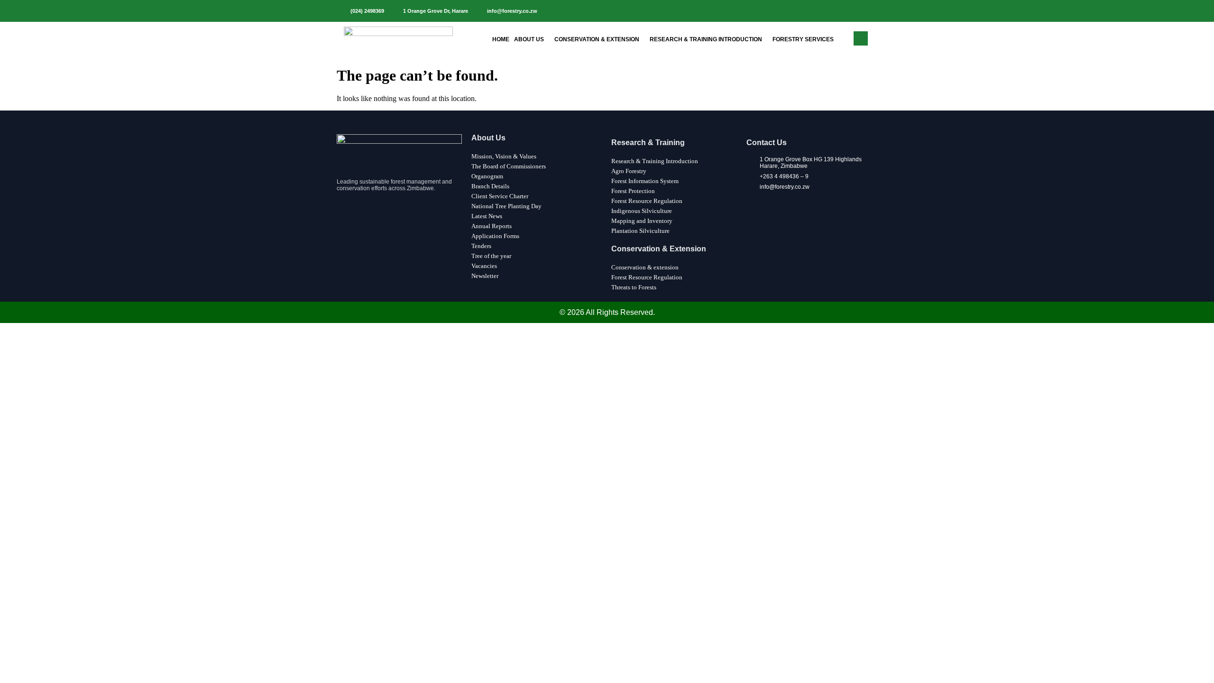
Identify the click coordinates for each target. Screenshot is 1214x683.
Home (500, 39)
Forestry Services (803, 39)
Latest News (486, 216)
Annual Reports (491, 226)
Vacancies (484, 265)
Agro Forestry (628, 171)
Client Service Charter (499, 196)
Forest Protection (633, 190)
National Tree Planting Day (506, 206)
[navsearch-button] (861, 38)
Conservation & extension (645, 267)
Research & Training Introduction (706, 39)
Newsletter (484, 275)
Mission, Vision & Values (503, 156)
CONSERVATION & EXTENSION (596, 39)
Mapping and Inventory (641, 220)
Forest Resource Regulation (646, 200)
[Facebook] (862, 11)
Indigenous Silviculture (641, 210)
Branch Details (490, 186)
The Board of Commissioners (508, 166)
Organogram (487, 176)
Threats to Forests (633, 287)
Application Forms (495, 236)
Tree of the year (491, 255)
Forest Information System (645, 181)
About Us (529, 39)
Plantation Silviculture (640, 230)
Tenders (481, 245)
